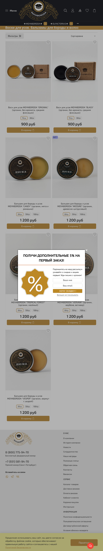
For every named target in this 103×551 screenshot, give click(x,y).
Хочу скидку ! (67, 291)
